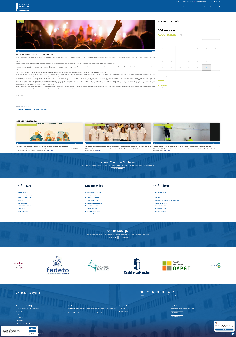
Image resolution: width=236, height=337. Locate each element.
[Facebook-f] (209, 1)
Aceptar (32, 328)
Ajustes (32, 333)
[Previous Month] (178, 35)
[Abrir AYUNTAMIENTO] (180, 6)
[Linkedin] (219, 1)
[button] (220, 7)
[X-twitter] (216, 1)
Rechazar (32, 330)
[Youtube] (214, 1)
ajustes (10, 332)
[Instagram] (211, 1)
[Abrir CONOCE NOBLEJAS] (192, 6)
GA (43, 333)
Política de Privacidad (204, 333)
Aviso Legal (198, 333)
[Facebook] (17, 324)
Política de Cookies (212, 333)
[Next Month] (181, 35)
